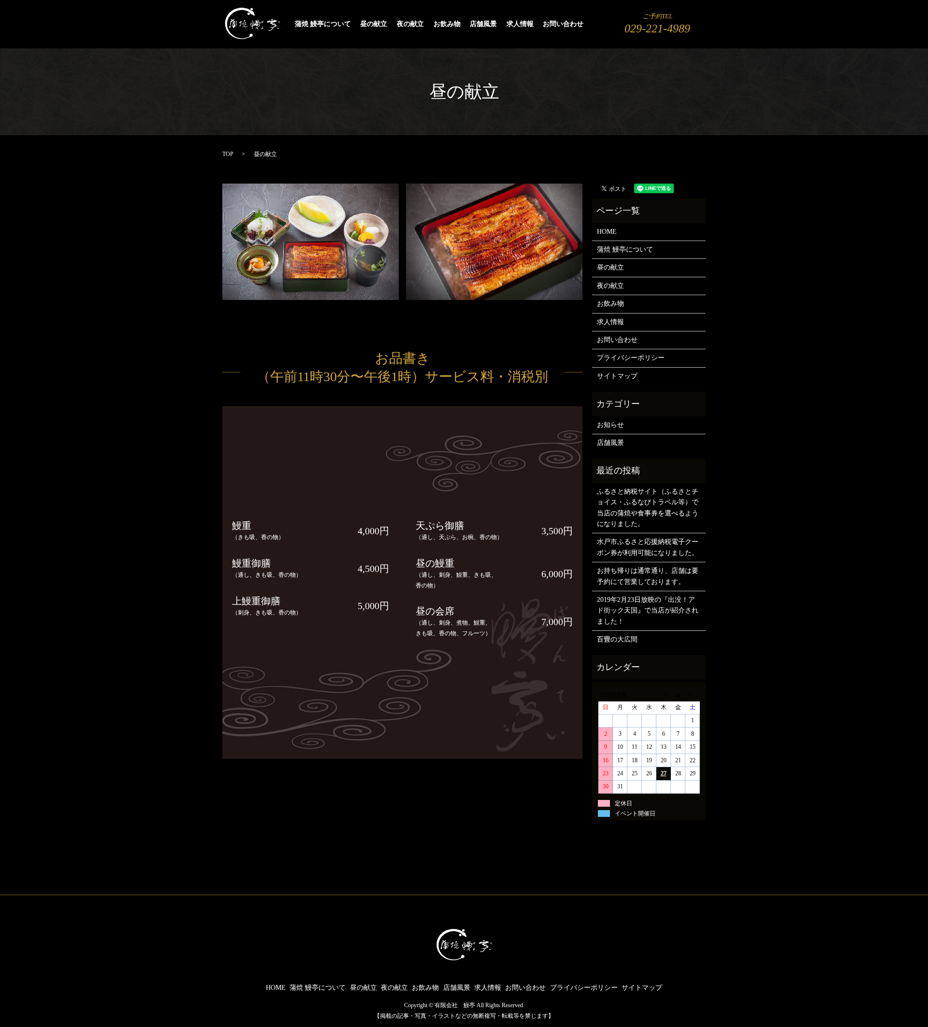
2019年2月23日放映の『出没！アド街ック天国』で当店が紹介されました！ (647, 610)
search (596, 24)
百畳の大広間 (617, 639)
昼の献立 (373, 24)
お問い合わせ (563, 24)
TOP (227, 154)
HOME (607, 231)
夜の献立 (410, 24)
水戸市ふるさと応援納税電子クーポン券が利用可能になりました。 (647, 547)
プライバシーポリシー (631, 357)
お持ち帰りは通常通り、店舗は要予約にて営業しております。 (647, 576)
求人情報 (520, 24)
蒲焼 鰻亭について (323, 24)
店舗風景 (483, 24)
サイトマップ (617, 376)
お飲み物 (447, 24)
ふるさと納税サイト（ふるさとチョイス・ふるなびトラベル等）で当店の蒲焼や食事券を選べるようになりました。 (647, 508)
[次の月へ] (692, 694)
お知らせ (610, 424)
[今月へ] (678, 694)
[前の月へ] (663, 694)
